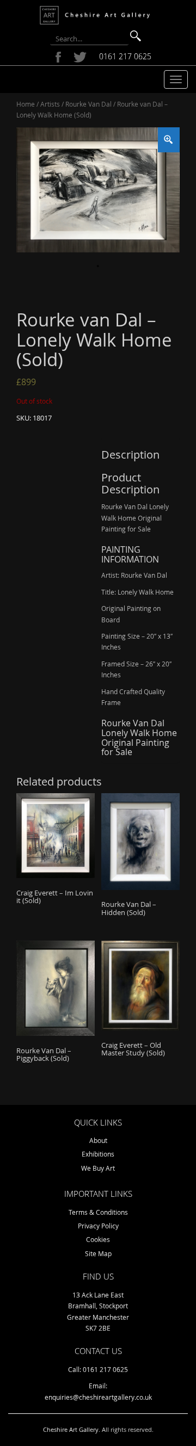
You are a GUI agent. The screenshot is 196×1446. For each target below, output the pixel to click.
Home (25, 104)
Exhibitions (98, 1154)
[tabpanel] (98, 190)
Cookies (98, 1239)
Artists (50, 104)
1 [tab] (98, 266)
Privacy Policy (98, 1225)
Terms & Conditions (98, 1212)
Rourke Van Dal (88, 104)
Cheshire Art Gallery (71, 1429)
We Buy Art (98, 1168)
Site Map (98, 1253)
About (98, 1140)
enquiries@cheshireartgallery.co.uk (98, 1397)
